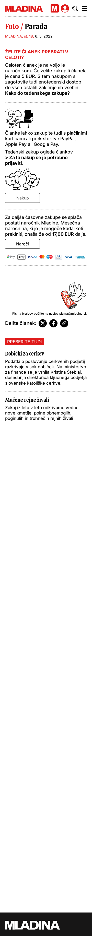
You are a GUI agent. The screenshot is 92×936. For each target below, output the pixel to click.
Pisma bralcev (22, 313)
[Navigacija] (84, 8)
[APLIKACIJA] (55, 8)
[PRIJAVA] (65, 8)
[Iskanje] (75, 8)
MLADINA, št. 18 (19, 36)
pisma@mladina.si (72, 313)
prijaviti (13, 163)
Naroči (22, 243)
